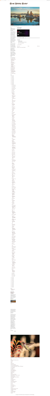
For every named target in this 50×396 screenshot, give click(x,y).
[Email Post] (25, 37)
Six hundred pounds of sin (13, 129)
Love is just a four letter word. (13, 201)
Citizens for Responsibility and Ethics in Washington (17, 366)
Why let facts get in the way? (14, 241)
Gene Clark (13, 231)
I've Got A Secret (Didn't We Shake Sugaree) (14, 148)
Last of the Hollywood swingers (12, 64)
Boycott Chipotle (14, 114)
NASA (12, 373)
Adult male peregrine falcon (13, 116)
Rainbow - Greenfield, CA (14, 249)
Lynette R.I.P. (13, 266)
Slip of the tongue (13, 110)
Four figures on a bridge (14, 189)
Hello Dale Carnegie (13, 93)
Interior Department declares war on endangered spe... (14, 228)
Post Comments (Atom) (22, 47)
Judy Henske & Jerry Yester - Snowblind (13, 240)
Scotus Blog (12, 386)
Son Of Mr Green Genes (13, 108)
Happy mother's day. (13, 174)
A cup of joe (12, 72)
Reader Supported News (14, 381)
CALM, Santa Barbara (13, 168)
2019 (12, 83)
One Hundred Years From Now (13, 157)
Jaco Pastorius (13, 244)
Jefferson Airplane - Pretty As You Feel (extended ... (14, 136)
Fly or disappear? (14, 123)
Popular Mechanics (13, 379)
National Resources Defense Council (15, 375)
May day (13, 268)
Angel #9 (13, 140)
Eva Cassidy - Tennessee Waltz (13, 265)
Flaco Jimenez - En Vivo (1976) (14, 160)
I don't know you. (13, 184)
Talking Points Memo (13, 389)
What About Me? (14, 246)
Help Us (13, 204)
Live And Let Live (13, 150)
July (12, 90)
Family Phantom (13, 67)
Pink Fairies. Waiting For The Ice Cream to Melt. (14, 212)
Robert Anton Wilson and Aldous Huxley (14, 233)
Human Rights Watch (13, 370)
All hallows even (13, 70)
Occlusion (13, 149)
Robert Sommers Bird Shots (13, 289)
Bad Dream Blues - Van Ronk (13, 176)
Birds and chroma (13, 226)
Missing (13, 113)
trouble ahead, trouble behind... (13, 254)
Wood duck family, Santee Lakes (13, 183)
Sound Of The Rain (13, 102)
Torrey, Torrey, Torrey (13, 145)
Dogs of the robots (13, 234)
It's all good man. (14, 127)
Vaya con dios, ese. (13, 162)
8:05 (12, 223)
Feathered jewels (14, 124)
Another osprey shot (13, 155)
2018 (12, 84)
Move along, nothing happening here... (13, 194)
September (13, 88)
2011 (12, 283)
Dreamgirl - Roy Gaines (14, 179)
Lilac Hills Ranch (14, 169)
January (13, 276)
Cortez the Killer (14, 205)
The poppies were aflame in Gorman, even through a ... (14, 262)
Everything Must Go (14, 260)
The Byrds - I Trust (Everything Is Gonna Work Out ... (13, 217)
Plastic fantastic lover (13, 61)
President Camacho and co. (13, 98)
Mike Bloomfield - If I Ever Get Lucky (14, 144)
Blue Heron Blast (19, 3)
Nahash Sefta (13, 255)
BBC (11, 362)
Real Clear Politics (13, 382)
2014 (12, 280)
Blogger (33, 394)
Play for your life (14, 128)
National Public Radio (13, 374)
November (13, 86)
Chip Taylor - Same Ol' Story (14, 126)
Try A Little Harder (13, 118)
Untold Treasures (13, 58)
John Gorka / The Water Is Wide (13, 197)
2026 (12, 75)
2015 (12, 279)
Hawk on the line (13, 210)
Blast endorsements (13, 100)
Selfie (12, 245)
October (13, 87)
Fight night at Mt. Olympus (13, 66)
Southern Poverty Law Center (14, 388)
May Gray (13, 103)
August (13, 89)
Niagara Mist (13, 166)
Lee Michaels (13, 112)
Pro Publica (12, 380)
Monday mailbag (14, 214)
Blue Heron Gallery (13, 364)
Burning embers (13, 68)
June (12, 91)
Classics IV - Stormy (13, 250)
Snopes (12, 387)
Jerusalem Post (13, 371)
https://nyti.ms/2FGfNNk (14, 219)
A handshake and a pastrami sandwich (13, 71)
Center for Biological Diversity (14, 365)
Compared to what (13, 165)
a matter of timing (13, 73)
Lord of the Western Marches (13, 62)
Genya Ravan (13, 122)
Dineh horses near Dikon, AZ (13, 222)
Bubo (12, 111)
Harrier (13, 199)
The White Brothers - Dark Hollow (13, 191)
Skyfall (12, 177)
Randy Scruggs (13, 267)
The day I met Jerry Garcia (13, 224)
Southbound (13, 198)
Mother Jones (12, 372)
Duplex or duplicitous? (13, 180)
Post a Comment (19, 44)
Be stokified (13, 238)
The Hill (12, 390)
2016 (12, 278)
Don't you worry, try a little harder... (13, 120)
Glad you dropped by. (13, 141)
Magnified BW (13, 237)
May (12, 92)
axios (11, 361)
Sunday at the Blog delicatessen (13, 59)
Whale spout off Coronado (13, 96)
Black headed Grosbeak (13, 104)
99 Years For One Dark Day (14, 170)
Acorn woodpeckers (13, 139)
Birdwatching (12, 69)
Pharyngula (12, 377)
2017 (12, 277)
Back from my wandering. (12, 293)
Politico (12, 378)
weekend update (14, 121)
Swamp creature (14, 247)
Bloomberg (12, 363)
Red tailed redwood (13, 203)
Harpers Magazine (13, 369)
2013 (12, 281)
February (13, 275)
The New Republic (13, 391)
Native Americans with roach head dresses (13, 271)
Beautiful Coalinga (13, 256)
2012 (12, 282)
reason (12, 383)
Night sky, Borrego (13, 163)
